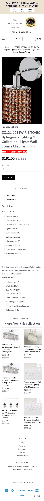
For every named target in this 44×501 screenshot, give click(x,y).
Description (21, 189)
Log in (37, 39)
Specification (11, 199)
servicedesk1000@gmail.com (22, 469)
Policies (22, 452)
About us (22, 446)
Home (7, 47)
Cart (19, 38)
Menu (3, 39)
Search (22, 443)
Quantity (6, 165)
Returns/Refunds (22, 456)
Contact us (22, 449)
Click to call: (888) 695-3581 (22, 32)
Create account (40, 39)
